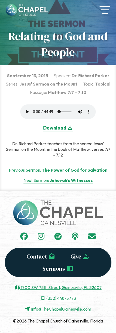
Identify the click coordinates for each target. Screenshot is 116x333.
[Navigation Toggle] (105, 10)
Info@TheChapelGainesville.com (60, 309)
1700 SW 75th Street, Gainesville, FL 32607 (61, 287)
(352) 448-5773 (61, 298)
